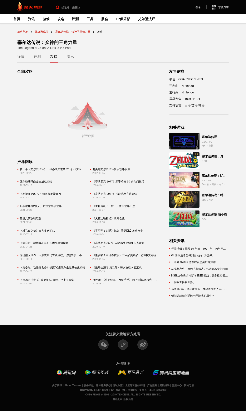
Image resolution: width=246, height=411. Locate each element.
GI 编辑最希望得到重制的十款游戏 (192, 255)
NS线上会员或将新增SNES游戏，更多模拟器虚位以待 (203, 275)
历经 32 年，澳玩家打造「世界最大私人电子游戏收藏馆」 (205, 289)
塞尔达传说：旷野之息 (217, 175)
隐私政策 (118, 385)
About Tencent (72, 385)
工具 (89, 18)
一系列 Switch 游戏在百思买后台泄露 (193, 262)
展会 (104, 18)
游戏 (46, 18)
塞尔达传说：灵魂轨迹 (217, 156)
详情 (20, 56)
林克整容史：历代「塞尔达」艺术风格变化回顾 (199, 269)
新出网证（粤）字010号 (124, 390)
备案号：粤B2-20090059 (152, 390)
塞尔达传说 (209, 137)
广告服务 (152, 385)
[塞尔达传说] (184, 141)
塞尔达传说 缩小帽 (214, 214)
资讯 (31, 18)
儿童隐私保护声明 (135, 385)
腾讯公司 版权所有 (123, 399)
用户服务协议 (103, 385)
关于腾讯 (57, 385)
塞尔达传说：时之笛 (215, 195)
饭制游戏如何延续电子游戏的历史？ (192, 295)
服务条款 (89, 385)
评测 (75, 18)
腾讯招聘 (165, 385)
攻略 (60, 18)
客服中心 (177, 385)
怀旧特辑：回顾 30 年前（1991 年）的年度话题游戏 (202, 248)
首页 (16, 18)
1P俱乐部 (123, 18)
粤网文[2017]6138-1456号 (94, 390)
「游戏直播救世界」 (183, 282)
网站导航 (189, 385)
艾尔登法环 (146, 18)
